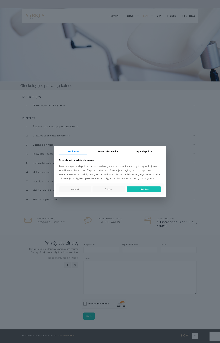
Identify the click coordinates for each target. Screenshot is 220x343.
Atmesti (75, 189)
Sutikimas (73, 151)
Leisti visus (144, 189)
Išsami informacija (107, 151)
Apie (144, 151)
